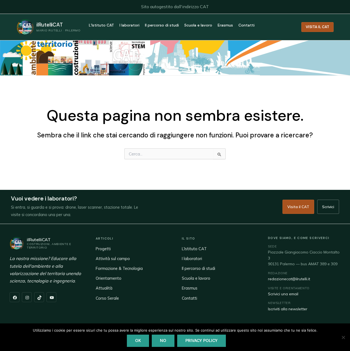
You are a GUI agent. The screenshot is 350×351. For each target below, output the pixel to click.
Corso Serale (107, 298)
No (163, 340)
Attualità (104, 288)
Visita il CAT (298, 206)
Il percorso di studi (162, 25)
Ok (138, 340)
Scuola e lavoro (198, 25)
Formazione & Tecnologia (119, 268)
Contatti (246, 25)
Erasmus (225, 25)
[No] (343, 337)
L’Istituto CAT (101, 25)
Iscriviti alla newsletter (287, 308)
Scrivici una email (283, 293)
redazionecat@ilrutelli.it (289, 278)
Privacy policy (201, 340)
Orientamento (108, 278)
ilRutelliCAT (49, 24)
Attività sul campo (113, 258)
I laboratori (129, 25)
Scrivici (328, 206)
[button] (317, 27)
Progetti (103, 248)
